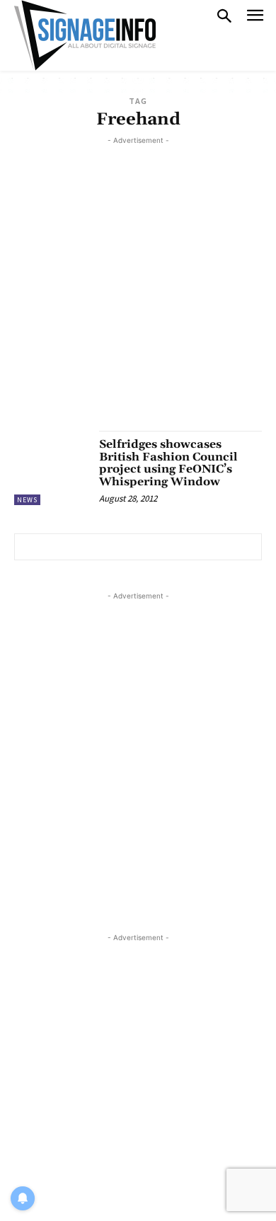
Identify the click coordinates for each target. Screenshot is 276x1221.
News (27, 499)
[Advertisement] (138, 286)
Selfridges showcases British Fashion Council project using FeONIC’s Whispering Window (168, 463)
